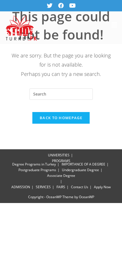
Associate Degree (61, 175)
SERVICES (43, 187)
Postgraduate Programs (37, 169)
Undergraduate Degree (80, 169)
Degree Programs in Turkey (34, 164)
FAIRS (60, 187)
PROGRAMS (61, 160)
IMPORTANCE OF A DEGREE (83, 164)
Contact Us (79, 187)
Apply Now (102, 187)
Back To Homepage (61, 117)
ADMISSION (20, 187)
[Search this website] (61, 94)
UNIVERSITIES (59, 155)
